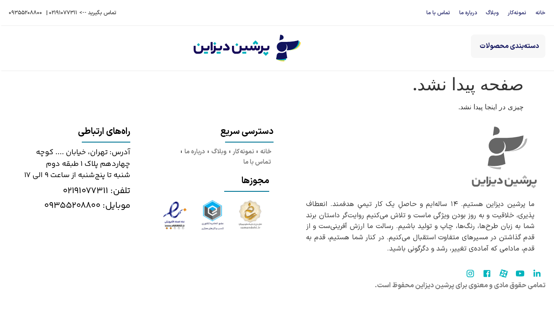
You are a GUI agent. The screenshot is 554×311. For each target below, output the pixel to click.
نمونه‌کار (517, 13)
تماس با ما (438, 13)
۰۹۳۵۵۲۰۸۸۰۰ (25, 13)
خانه (540, 13)
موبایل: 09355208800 (87, 206)
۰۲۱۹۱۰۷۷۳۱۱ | (61, 13)
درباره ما (468, 13)
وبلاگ (492, 13)
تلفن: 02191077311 (96, 191)
